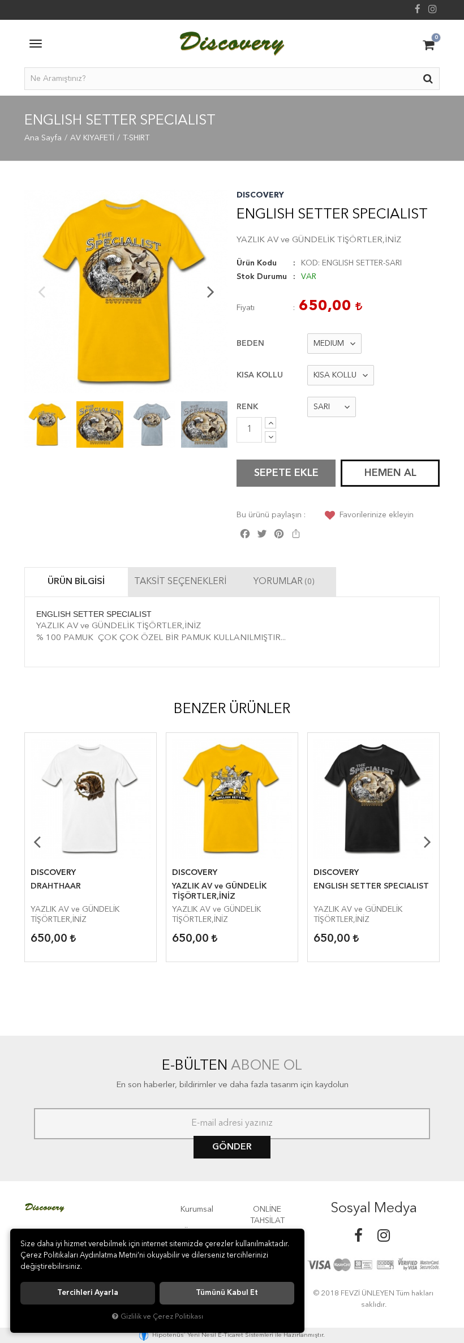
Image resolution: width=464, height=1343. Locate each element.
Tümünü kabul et (227, 1293)
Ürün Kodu (257, 263)
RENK (247, 407)
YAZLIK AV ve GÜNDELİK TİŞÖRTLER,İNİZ (219, 891)
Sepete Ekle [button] (286, 473)
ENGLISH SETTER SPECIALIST (371, 886)
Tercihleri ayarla (87, 1293)
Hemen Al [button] (390, 473)
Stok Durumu (262, 277)
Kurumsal (197, 1209)
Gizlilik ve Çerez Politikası (162, 1316)
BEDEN (250, 343)
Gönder (232, 1147)
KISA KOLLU (260, 375)
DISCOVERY (260, 195)
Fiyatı (246, 308)
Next (210, 291)
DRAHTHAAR (56, 886)
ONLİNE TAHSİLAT (267, 1215)
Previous (41, 291)
